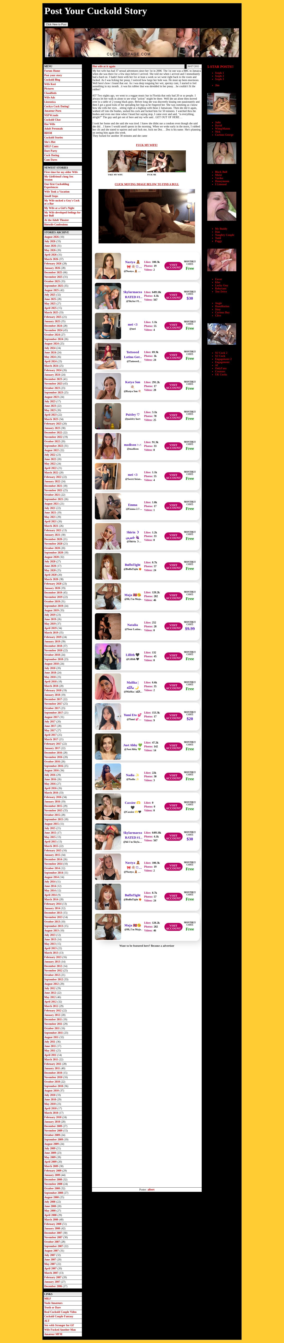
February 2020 (53, 583)
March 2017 (51, 739)
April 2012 (50, 1001)
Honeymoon (222, 181)
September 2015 (54, 819)
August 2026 (52, 236)
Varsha (219, 178)
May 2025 (50, 303)
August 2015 (52, 823)
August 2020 (52, 557)
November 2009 (53, 1130)
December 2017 (53, 699)
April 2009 (50, 1161)
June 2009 (50, 1152)
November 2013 (53, 917)
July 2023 (50, 401)
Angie (218, 303)
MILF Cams (51, 146)
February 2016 (53, 797)
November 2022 (53, 437)
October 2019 (52, 601)
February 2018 (53, 690)
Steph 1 (219, 73)
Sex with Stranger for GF (59, 1325)
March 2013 (51, 952)
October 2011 (52, 1028)
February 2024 (53, 370)
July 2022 (50, 454)
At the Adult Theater (56, 220)
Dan (217, 231)
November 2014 (53, 863)
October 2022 (52, 441)
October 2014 (52, 868)
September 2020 (54, 552)
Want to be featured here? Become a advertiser (146, 945)
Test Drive (221, 291)
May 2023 (50, 410)
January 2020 (52, 588)
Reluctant (220, 288)
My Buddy (221, 228)
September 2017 (54, 712)
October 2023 (52, 388)
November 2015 (53, 810)
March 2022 (51, 472)
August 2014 (52, 877)
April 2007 (50, 1268)
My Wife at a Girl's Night (59, 208)
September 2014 (54, 872)
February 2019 (53, 637)
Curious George (224, 134)
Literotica (50, 102)
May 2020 (50, 570)
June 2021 (50, 512)
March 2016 (51, 792)
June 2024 (50, 352)
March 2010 (51, 1112)
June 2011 (50, 1046)
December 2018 (53, 646)
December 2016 (53, 752)
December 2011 (53, 1019)
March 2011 (51, 1059)
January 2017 (52, 748)
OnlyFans (220, 368)
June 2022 (50, 459)
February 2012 (53, 1010)
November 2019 (53, 597)
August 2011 (51, 1037)
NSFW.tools (51, 115)
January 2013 (52, 961)
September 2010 (54, 1086)
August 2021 (52, 503)
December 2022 (53, 432)
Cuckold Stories (53, 137)
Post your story (53, 75)
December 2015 (53, 806)
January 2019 (52, 641)
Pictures (49, 88)
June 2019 (50, 619)
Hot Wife (49, 124)
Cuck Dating (51, 155)
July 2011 (50, 1041)
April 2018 (50, 681)
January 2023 (52, 428)
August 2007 (52, 1250)
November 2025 (53, 276)
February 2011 (53, 1063)
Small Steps (51, 196)
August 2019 (52, 610)
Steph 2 (219, 76)
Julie (218, 122)
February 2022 (53, 477)
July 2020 (50, 561)
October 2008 (52, 1188)
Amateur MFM (53, 1334)
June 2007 (50, 1259)
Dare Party (50, 150)
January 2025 (52, 321)
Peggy (218, 241)
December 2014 (53, 859)
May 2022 (50, 463)
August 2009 (52, 1144)
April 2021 (50, 521)
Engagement (222, 362)
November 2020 (53, 543)
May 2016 (50, 783)
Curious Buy (222, 312)
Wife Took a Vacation (57, 191)
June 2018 (50, 672)
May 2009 (50, 1157)
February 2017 (53, 743)
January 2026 (52, 268)
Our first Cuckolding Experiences (56, 186)
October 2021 (52, 494)
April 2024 (50, 361)
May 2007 (50, 1264)
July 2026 (50, 241)
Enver (218, 279)
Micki (218, 175)
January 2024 (52, 374)
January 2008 (52, 1228)
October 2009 (52, 1135)
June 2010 (50, 1099)
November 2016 (53, 757)
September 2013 (54, 926)
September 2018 (54, 659)
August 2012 (52, 983)
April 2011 (50, 1055)
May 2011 (50, 1050)
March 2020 (51, 579)
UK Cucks (221, 374)
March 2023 (51, 419)
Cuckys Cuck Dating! (56, 106)
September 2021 (54, 499)
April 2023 (50, 414)
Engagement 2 (223, 359)
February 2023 (53, 423)
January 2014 (52, 908)
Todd (218, 238)
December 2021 (53, 485)
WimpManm (222, 128)
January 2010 (52, 1121)
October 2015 (52, 814)
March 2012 (51, 1006)
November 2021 (53, 490)
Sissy (218, 309)
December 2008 (53, 1179)
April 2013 (50, 948)
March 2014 (51, 899)
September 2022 (54, 445)
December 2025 (53, 272)
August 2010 (52, 1090)
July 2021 (50, 508)
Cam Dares (50, 159)
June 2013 (50, 939)
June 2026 (50, 245)
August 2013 (52, 930)
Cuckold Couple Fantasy (58, 1316)
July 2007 (50, 1255)
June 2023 (50, 405)
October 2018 (52, 654)
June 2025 (50, 299)
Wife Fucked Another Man (60, 1329)
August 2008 (52, 1197)
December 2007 (53, 1232)
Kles (217, 282)
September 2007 (54, 1246)
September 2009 (54, 1139)
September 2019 (54, 606)
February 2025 (53, 316)
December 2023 (53, 379)
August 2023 (52, 397)
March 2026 (51, 259)
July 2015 (50, 828)
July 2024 (50, 348)
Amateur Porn (52, 110)
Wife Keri (50, 84)
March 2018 (51, 686)
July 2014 (50, 881)
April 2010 (50, 1108)
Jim (217, 85)
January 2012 (52, 1015)
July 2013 (50, 935)
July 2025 (50, 294)
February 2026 (53, 263)
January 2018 (52, 694)
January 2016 (52, 801)
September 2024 (54, 339)
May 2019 (50, 623)
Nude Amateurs (53, 1303)
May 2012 (50, 997)
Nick (217, 131)
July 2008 (50, 1201)
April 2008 (50, 1215)
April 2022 (50, 468)
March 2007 (51, 1272)
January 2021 (52, 534)
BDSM (48, 133)
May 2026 (50, 250)
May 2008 (50, 1210)
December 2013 (53, 912)
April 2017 (50, 734)
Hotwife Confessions (56, 224)
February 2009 (53, 1170)
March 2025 (51, 312)
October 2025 (52, 281)
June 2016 (50, 779)
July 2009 (50, 1148)
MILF (47, 1298)
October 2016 (52, 761)
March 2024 (51, 365)
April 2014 (50, 895)
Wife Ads (49, 97)
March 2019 (51, 632)
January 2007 (52, 1281)
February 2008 (53, 1224)
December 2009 (53, 1126)
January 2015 (52, 855)
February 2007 (53, 1277)
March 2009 (51, 1166)
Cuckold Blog (52, 79)
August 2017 (52, 717)
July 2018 (50, 668)
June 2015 (50, 832)
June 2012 (50, 992)
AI (216, 365)
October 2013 (52, 921)
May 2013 (50, 943)
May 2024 (50, 357)
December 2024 (53, 325)
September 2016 (54, 766)
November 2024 (53, 330)
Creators (220, 371)
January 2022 (52, 481)
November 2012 (53, 970)
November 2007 (53, 1237)
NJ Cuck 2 (221, 352)
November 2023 (53, 383)
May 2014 (50, 890)
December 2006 (53, 1286)
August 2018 (52, 663)
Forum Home (52, 70)
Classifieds (50, 93)
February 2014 (53, 903)
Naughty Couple (224, 235)
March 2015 (51, 846)
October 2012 (52, 975)
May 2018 (50, 677)
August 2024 (52, 343)
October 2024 (52, 334)
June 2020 (50, 565)
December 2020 (53, 539)
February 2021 (53, 530)
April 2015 (50, 841)
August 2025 (52, 290)
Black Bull (221, 172)
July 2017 (50, 721)
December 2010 (53, 1072)
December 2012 (53, 966)
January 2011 (52, 1068)
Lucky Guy (221, 285)
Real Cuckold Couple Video (60, 1312)
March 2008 (51, 1219)
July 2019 (50, 614)
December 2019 (53, 592)
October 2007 (52, 1241)
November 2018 (53, 650)
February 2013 (53, 957)
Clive (218, 315)
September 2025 (54, 285)
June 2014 (50, 886)
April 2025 (50, 308)
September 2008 (54, 1192)
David (218, 125)
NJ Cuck (220, 356)
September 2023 (54, 392)
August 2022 (52, 450)
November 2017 (53, 703)
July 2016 (50, 774)
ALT (46, 1320)
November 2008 (53, 1184)
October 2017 (52, 708)
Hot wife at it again (104, 66)
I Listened (221, 184)
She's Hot (49, 142)
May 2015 (50, 837)
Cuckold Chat (52, 119)
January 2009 (52, 1175)
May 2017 (50, 730)
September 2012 (54, 979)
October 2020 (52, 548)
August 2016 (52, 770)
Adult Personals (53, 128)
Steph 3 (219, 79)
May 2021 (50, 517)
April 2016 (50, 788)
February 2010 (53, 1117)
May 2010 (50, 1104)
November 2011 (53, 1023)
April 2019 (50, 628)
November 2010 (53, 1077)
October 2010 (52, 1081)
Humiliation (222, 306)
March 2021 (51, 525)
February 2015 (53, 850)
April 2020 (50, 574)
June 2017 (50, 726)
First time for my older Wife (61, 172)
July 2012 (50, 988)
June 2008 (50, 1206)
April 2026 (50, 254)
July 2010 (50, 1095)
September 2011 (54, 1032)
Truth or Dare (52, 1307)
